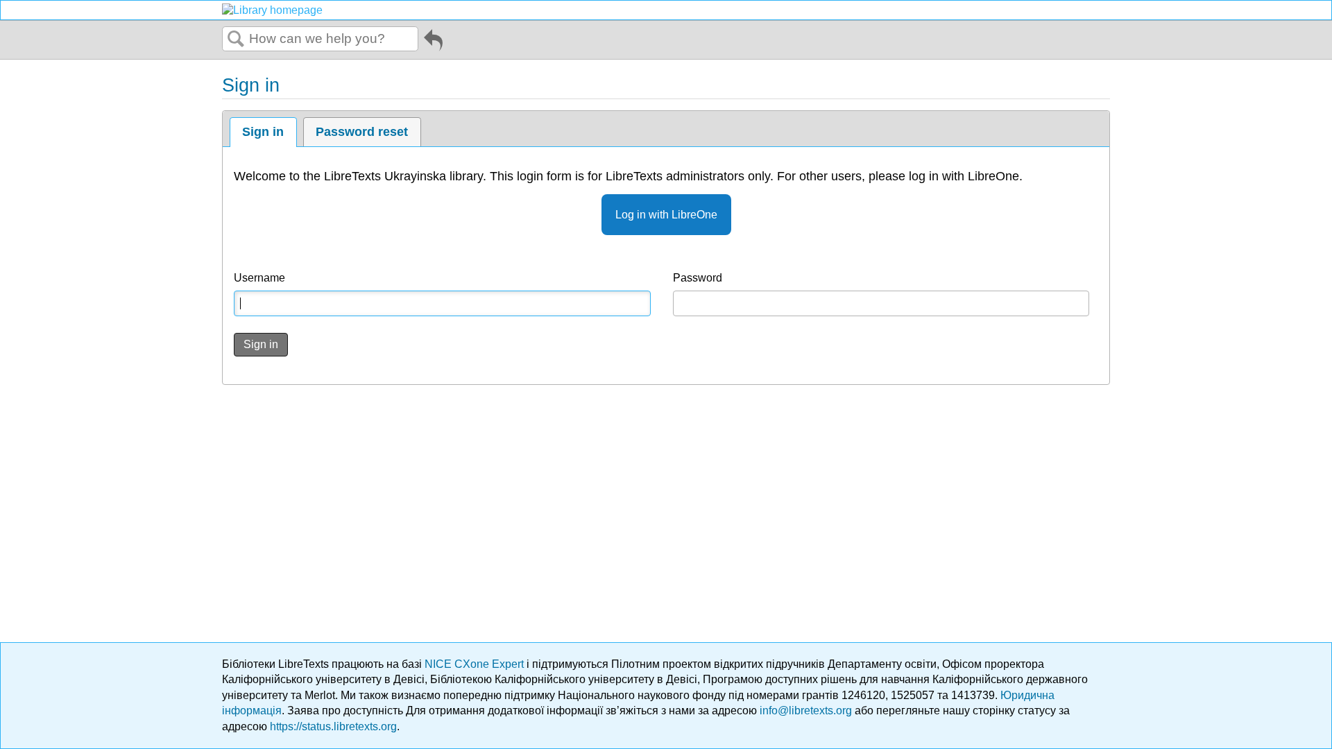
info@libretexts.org (806, 710)
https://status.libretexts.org (333, 726)
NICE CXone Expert (476, 664)
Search (236, 39)
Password (697, 278)
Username (259, 278)
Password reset (362, 132)
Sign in (263, 132)
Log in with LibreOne (666, 215)
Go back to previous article (433, 42)
